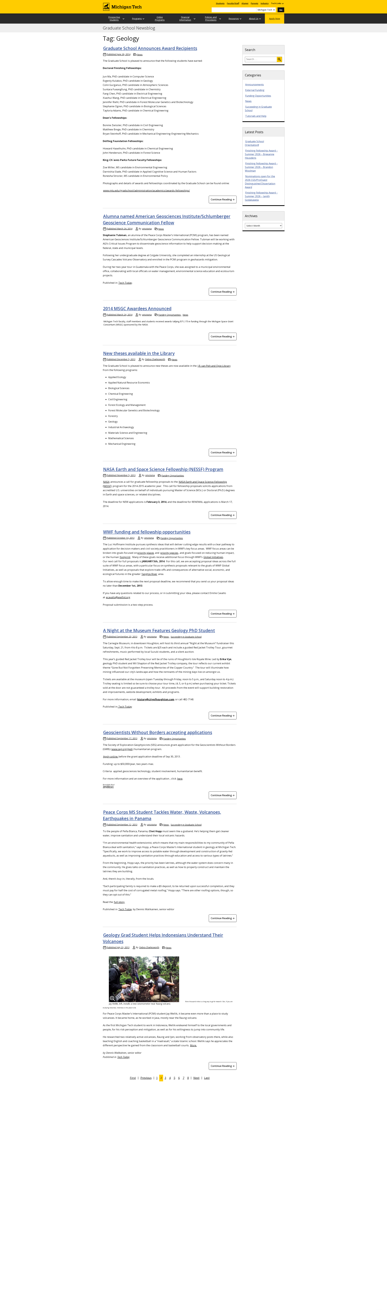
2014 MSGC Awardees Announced (137, 308)
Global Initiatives (213, 557)
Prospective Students (114, 18)
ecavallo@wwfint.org (118, 597)
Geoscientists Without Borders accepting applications (157, 732)
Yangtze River (149, 574)
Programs (137, 18)
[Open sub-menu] (282, 3)
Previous (146, 1078)
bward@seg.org (108, 786)
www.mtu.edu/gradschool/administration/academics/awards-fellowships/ (146, 190)
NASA (106, 481)
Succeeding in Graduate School (186, 636)
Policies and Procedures (211, 18)
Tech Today (125, 282)
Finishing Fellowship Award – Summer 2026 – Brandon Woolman (261, 167)
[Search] (279, 59)
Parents (254, 3)
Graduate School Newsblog (129, 28)
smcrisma (147, 228)
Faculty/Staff (233, 3)
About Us (253, 18)
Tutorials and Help (255, 116)
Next (196, 1078)
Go (280, 9)
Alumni (245, 3)
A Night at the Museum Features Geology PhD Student (159, 630)
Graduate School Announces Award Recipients (150, 48)
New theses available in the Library (139, 353)
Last (207, 1078)
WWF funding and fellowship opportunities (146, 532)
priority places (145, 553)
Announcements (254, 84)
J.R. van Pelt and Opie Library (214, 365)
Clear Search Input (254, 9)
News (140, 54)
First (133, 1078)
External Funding (254, 90)
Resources (234, 18)
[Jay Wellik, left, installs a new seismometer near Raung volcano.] (144, 979)
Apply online (110, 756)
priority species (169, 553)
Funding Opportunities (169, 314)
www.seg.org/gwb (122, 749)
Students (220, 3)
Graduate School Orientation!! (254, 143)
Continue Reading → (223, 199)
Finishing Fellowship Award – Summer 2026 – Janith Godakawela (261, 196)
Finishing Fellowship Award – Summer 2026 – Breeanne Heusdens (261, 154)
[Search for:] (261, 59)
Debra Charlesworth (155, 359)
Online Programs (160, 18)
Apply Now (274, 18)
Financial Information (185, 18)
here (179, 778)
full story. (119, 902)
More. (193, 1045)
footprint (125, 557)
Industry (265, 3)
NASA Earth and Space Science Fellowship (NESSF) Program (163, 469)
